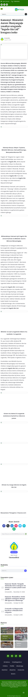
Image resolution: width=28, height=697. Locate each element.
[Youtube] (7, 5)
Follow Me (14, 552)
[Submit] (26, 14)
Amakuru (5, 629)
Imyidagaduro (6, 643)
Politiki (19, 629)
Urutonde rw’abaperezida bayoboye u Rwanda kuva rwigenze (14, 610)
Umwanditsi (7, 38)
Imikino (19, 643)
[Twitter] (4, 5)
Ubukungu (19, 636)
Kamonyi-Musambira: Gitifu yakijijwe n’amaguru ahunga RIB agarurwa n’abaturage (15, 598)
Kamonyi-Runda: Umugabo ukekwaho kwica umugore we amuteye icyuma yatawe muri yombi (15, 586)
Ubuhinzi (5, 636)
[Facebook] (2, 5)
